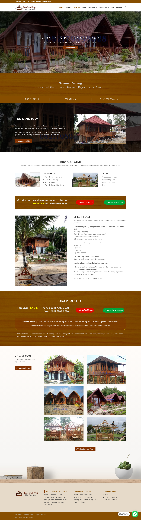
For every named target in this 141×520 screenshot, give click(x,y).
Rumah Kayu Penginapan (70, 38)
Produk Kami (32, 99)
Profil (68, 7)
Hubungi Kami (71, 47)
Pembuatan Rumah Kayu (52, 497)
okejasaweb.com (28, 517)
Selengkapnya (24, 368)
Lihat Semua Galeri (86, 449)
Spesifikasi (70, 99)
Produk (76, 7)
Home (60, 7)
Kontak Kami (116, 7)
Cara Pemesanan (89, 7)
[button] (135, 514)
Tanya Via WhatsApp (115, 202)
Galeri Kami (104, 7)
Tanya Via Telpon (86, 202)
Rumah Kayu (53, 495)
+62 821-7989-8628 (110, 497)
